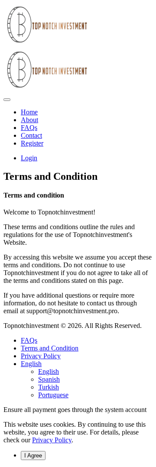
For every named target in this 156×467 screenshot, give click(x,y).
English (31, 363)
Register (32, 143)
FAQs (29, 340)
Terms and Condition (49, 348)
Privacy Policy (41, 356)
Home (29, 112)
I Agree (33, 455)
